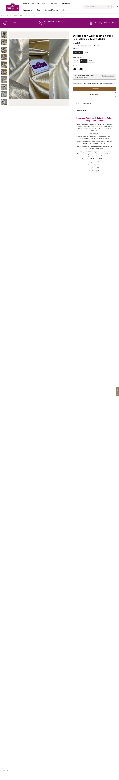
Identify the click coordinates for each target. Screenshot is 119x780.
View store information (108, 75)
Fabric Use (41, 3)
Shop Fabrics (28, 3)
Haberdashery (28, 10)
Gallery (78, 103)
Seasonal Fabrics (51, 10)
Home (3, 16)
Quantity (75, 66)
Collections (53, 3)
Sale (39, 10)
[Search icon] (109, 7)
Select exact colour (78, 57)
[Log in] (113, 6)
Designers (65, 3)
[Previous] (12, 68)
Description (87, 103)
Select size (76, 49)
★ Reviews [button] (117, 391)
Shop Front (10, 16)
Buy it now (94, 94)
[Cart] (117, 6)
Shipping (83, 46)
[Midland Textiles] (12, 7)
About (64, 10)
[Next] (65, 68)
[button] (2, 6)
